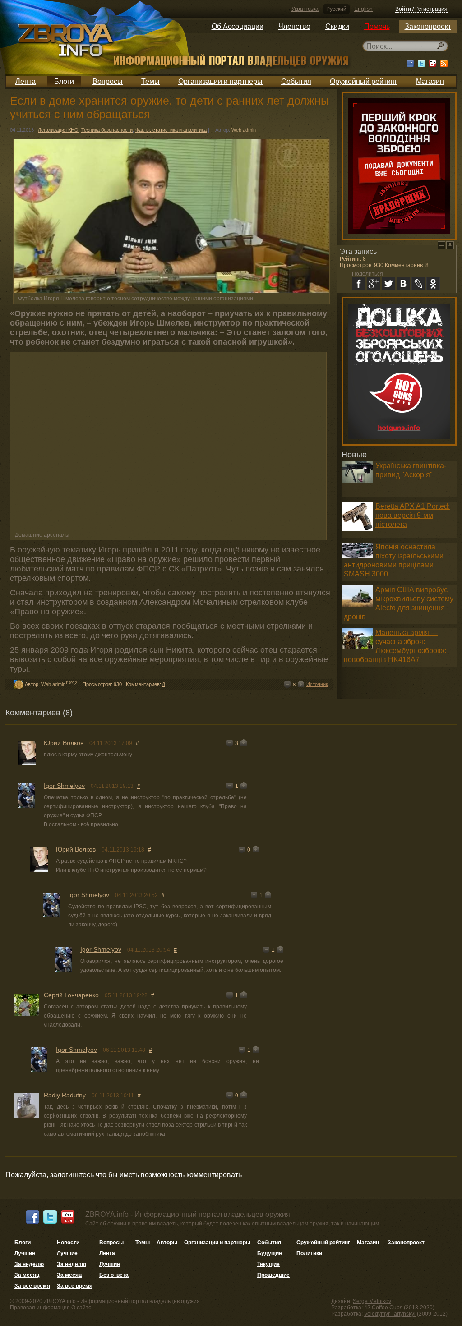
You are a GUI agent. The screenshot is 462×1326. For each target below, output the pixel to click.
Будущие (269, 1253)
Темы (150, 81)
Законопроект (428, 26)
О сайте (81, 1307)
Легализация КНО (58, 130)
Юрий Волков (63, 742)
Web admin (243, 130)
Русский (336, 9)
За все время (32, 1286)
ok (433, 283)
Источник (317, 684)
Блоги (64, 81)
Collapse (441, 245)
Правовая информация (40, 1307)
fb (358, 283)
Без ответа (114, 1275)
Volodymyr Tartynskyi (390, 1314)
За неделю (29, 1264)
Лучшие (24, 1253)
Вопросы (107, 81)
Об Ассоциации (237, 26)
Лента (25, 81)
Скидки (337, 26)
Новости (68, 1242)
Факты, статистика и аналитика (171, 130)
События (296, 81)
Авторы (167, 1242)
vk (403, 283)
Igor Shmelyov (64, 785)
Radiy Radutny (65, 1095)
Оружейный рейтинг (363, 81)
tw (388, 283)
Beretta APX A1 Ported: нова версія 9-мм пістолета (412, 515)
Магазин (430, 81)
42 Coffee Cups (383, 1307)
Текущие (268, 1264)
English (363, 9)
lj (418, 283)
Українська (305, 9)
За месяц (26, 1275)
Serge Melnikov (372, 1301)
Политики (309, 1253)
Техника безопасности (107, 130)
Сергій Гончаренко (71, 995)
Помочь (377, 26)
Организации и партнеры (220, 81)
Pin (450, 245)
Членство (294, 26)
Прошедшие (273, 1275)
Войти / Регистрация (421, 9)
